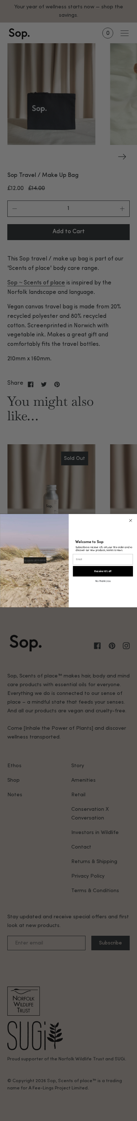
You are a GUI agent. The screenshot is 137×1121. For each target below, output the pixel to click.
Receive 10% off (102, 571)
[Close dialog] (131, 520)
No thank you (102, 580)
